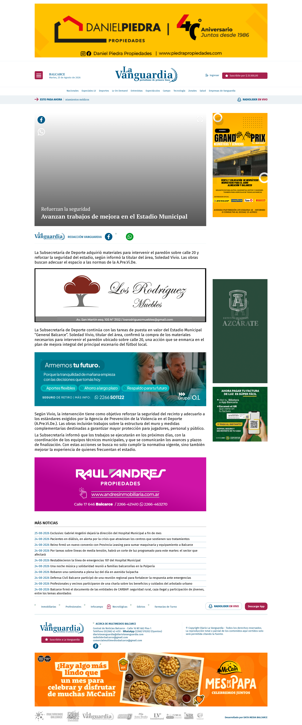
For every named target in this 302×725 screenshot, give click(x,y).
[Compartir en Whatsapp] (41, 173)
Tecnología (179, 90)
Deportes (104, 90)
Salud (203, 90)
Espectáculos (153, 90)
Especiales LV (89, 90)
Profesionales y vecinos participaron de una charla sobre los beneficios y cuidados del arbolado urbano (113, 583)
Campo (166, 90)
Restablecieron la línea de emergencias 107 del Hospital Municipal (88, 560)
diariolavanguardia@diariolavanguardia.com (118, 634)
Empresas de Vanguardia (222, 90)
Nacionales (73, 90)
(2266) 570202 (142, 631)
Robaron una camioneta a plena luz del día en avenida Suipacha (86, 572)
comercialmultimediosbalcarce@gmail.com (117, 640)
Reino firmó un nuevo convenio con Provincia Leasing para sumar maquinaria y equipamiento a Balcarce (110, 99)
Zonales (192, 90)
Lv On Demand (120, 90)
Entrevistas (137, 90)
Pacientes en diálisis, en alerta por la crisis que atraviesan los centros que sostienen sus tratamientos (112, 539)
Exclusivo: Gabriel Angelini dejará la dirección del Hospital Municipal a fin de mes (98, 533)
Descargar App (256, 606)
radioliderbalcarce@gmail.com (110, 637)
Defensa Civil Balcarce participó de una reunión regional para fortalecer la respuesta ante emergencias (113, 578)
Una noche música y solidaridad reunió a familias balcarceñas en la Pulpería (95, 566)
